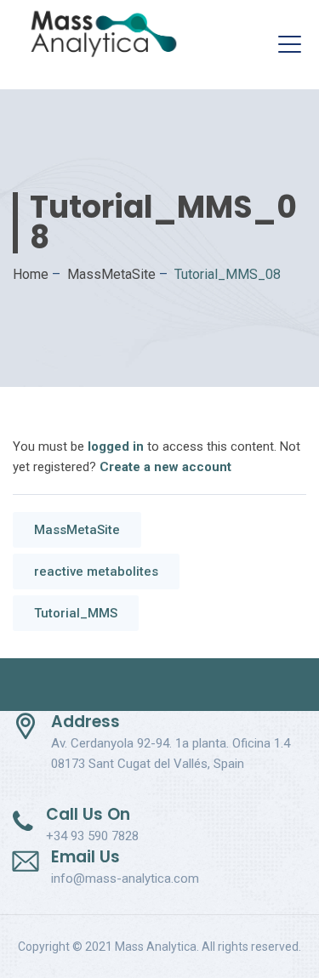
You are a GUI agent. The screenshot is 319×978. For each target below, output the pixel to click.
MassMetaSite (77, 529)
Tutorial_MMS (75, 613)
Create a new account (165, 467)
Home (30, 274)
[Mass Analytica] (104, 34)
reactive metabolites (96, 571)
